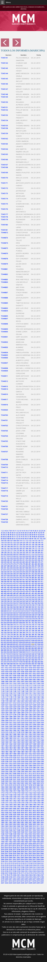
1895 (18, 824)
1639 (6, 779)
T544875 (4, 248)
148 (8, 546)
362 (20, 576)
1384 (42, 732)
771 (29, 632)
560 (26, 603)
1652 (14, 781)
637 (5, 615)
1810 (30, 808)
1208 (42, 701)
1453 (10, 746)
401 (11, 582)
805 (5, 638)
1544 (22, 762)
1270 (26, 713)
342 (2, 574)
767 (17, 632)
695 (11, 623)
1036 (14, 672)
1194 (30, 699)
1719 (18, 793)
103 (44, 539)
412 (2, 584)
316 (8, 570)
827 (29, 640)
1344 (14, 726)
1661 (6, 783)
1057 (10, 675)
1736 (42, 795)
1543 (18, 762)
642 (20, 615)
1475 (10, 750)
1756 (34, 799)
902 (2, 652)
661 (36, 617)
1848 (6, 816)
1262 (38, 711)
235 (17, 558)
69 (10, 537)
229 (42, 556)
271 (42, 562)
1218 (38, 703)
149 (11, 546)
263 (17, 562)
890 (8, 650)
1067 (6, 677)
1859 (6, 818)
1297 (2, 718)
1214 (22, 703)
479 (36, 591)
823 (17, 640)
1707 (14, 791)
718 (39, 625)
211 (29, 554)
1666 (26, 783)
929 (42, 654)
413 (5, 584)
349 (23, 574)
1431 (10, 742)
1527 (42, 758)
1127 (26, 687)
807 (11, 638)
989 (11, 664)
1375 (6, 732)
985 (42, 662)
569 (11, 605)
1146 (14, 691)
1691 (38, 787)
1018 (30, 668)
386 (8, 580)
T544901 (4, 337)
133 (5, 544)
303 (11, 568)
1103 (18, 683)
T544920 (4, 410)
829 (36, 640)
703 (36, 623)
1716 (6, 793)
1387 (10, 734)
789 (42, 634)
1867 (38, 818)
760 (39, 630)
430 (14, 585)
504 (26, 595)
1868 (42, 818)
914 (39, 652)
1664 (18, 783)
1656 (30, 781)
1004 (18, 666)
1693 (2, 789)
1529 (6, 760)
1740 (14, 797)
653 (11, 617)
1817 (14, 810)
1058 (14, 675)
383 (42, 578)
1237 (26, 707)
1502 (30, 754)
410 (39, 582)
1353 (6, 728)
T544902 (4, 342)
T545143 (4, 68)
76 (26, 537)
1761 (10, 801)
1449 (38, 744)
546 (26, 601)
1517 (2, 758)
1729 (14, 795)
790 (2, 636)
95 (23, 539)
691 (42, 621)
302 (8, 568)
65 (2, 537)
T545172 (4, 188)
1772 (10, 803)
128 (32, 542)
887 (42, 648)
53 (19, 535)
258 (2, 562)
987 (5, 664)
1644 (26, 779)
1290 (18, 717)
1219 (42, 703)
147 (5, 546)
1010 (42, 666)
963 (17, 660)
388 (14, 580)
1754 (26, 799)
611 (11, 611)
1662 (10, 783)
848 (8, 644)
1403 (30, 736)
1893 (10, 824)
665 (5, 619)
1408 (6, 738)
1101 (10, 683)
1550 (2, 763)
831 (42, 640)
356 (2, 576)
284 (39, 564)
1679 (34, 785)
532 (26, 599)
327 (42, 570)
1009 (38, 666)
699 (23, 623)
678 (2, 621)
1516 (42, 756)
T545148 (4, 94)
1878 (38, 820)
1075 (38, 677)
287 (5, 566)
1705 (6, 791)
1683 (6, 787)
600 (20, 609)
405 (23, 582)
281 (29, 564)
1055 (2, 675)
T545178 (4, 217)
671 (23, 619)
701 (29, 623)
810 (20, 638)
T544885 (4, 287)
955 (36, 658)
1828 (14, 812)
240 (32, 558)
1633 (26, 777)
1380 (26, 732)
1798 (26, 807)
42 (39, 533)
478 (32, 591)
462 (26, 589)
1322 (14, 722)
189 (5, 552)
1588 (22, 769)
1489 (22, 752)
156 (32, 546)
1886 (26, 822)
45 (2, 535)
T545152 (4, 110)
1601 (30, 771)
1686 (18, 787)
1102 (14, 683)
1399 (14, 736)
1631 (18, 777)
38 (30, 533)
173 (42, 548)
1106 (30, 683)
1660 (2, 783)
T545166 (4, 159)
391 (23, 580)
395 (36, 580)
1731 (22, 795)
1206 (34, 701)
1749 (6, 799)
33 (19, 533)
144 (39, 544)
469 (5, 591)
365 (29, 576)
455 (5, 589)
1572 (2, 767)
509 (42, 595)
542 (14, 601)
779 (11, 634)
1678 (30, 785)
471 (11, 591)
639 (11, 615)
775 (42, 632)
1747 (42, 797)
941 (36, 656)
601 (23, 609)
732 (39, 627)
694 (8, 623)
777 (5, 634)
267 (29, 562)
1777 (30, 803)
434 (26, 585)
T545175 (4, 204)
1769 (42, 801)
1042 (38, 672)
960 (8, 660)
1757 (38, 799)
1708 (18, 791)
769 (23, 632)
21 (37, 531)
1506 (2, 756)
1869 (2, 820)
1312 (18, 720)
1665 (22, 783)
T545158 (4, 128)
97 (28, 539)
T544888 (4, 298)
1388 (14, 734)
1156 (10, 693)
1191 (18, 699)
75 (23, 537)
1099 (2, 683)
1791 (42, 805)
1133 (6, 689)
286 (2, 566)
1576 (18, 767)
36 (26, 533)
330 (8, 572)
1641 (14, 779)
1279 (18, 715)
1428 (42, 740)
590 (32, 607)
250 (20, 560)
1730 (18, 795)
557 (17, 603)
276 (14, 564)
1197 (42, 699)
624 (8, 613)
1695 (10, 789)
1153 (42, 691)
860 (2, 646)
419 (23, 584)
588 (26, 607)
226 (32, 556)
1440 (2, 744)
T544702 (4, 425)
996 (32, 664)
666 (8, 619)
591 (36, 607)
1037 (18, 672)
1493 (38, 752)
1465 (14, 748)
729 (29, 627)
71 (15, 537)
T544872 (4, 232)
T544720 (4, 501)
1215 (26, 703)
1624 (34, 775)
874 (2, 648)
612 (14, 611)
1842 (26, 814)
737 (11, 628)
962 (14, 660)
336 (26, 572)
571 (17, 605)
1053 (38, 673)
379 (29, 578)
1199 (6, 701)
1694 (6, 789)
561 (29, 603)
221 (17, 556)
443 (11, 587)
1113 (14, 685)
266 (26, 562)
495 (42, 593)
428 (8, 585)
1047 (14, 673)
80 (34, 537)
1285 (42, 715)
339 (36, 572)
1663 (14, 783)
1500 (22, 754)
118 (2, 542)
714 (26, 625)
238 (26, 558)
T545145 (4, 78)
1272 (34, 713)
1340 (42, 724)
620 (39, 611)
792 (8, 636)
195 (23, 552)
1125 (18, 687)
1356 (18, 728)
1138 (26, 689)
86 (4, 539)
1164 (42, 693)
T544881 (4, 269)
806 (8, 638)
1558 (34, 763)
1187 (2, 699)
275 (11, 564)
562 (32, 603)
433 (23, 585)
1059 (18, 675)
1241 (42, 707)
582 (8, 607)
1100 (6, 683)
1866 (34, 818)
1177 (6, 697)
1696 (14, 789)
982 (32, 662)
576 (32, 605)
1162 (34, 693)
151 (17, 546)
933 (11, 656)
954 (32, 658)
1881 (6, 822)
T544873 (4, 238)
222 (20, 556)
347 (17, 574)
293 (23, 566)
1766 (30, 801)
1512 (26, 756)
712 (20, 625)
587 (23, 607)
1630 (14, 777)
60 (34, 535)
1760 (6, 801)
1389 (18, 734)
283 (36, 564)
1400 (18, 736)
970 (39, 660)
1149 (26, 691)
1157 (14, 693)
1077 (2, 679)
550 (39, 601)
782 (20, 634)
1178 (10, 697)
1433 (18, 742)
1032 (42, 670)
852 (20, 644)
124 (20, 542)
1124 (14, 687)
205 (11, 554)
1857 (42, 816)
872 (39, 646)
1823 (38, 810)
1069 (14, 677)
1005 (22, 666)
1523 (26, 758)
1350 (38, 726)
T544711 (4, 472)
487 (17, 593)
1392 (30, 734)
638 (8, 615)
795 (17, 636)
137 (17, 544)
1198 (2, 701)
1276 (6, 715)
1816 (10, 810)
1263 (42, 711)
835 (11, 642)
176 (8, 550)
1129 (34, 687)
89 (10, 539)
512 (8, 597)
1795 (14, 807)
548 (32, 601)
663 (42, 617)
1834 (38, 812)
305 (17, 568)
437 (36, 585)
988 (8, 664)
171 (36, 548)
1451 (2, 746)
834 (8, 642)
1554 (18, 763)
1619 (14, 775)
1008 (34, 666)
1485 (6, 752)
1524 (30, 758)
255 (36, 560)
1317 (38, 720)
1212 (14, 703)
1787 (26, 805)
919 (11, 654)
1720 (22, 793)
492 (32, 593)
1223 (14, 705)
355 (42, 574)
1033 (2, 672)
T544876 (4, 253)
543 (17, 601)
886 (39, 648)
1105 (26, 683)
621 (42, 611)
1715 (2, 793)
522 (39, 597)
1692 (42, 787)
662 (39, 617)
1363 (2, 730)
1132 (2, 689)
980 (26, 662)
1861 (14, 818)
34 (21, 533)
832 (2, 642)
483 (5, 593)
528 (14, 599)
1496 (6, 754)
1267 (14, 713)
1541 (10, 762)
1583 (2, 769)
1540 (6, 762)
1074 (34, 677)
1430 (6, 742)
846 (2, 644)
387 (11, 580)
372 (8, 578)
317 (11, 570)
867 (23, 646)
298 (39, 566)
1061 (26, 675)
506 (32, 595)
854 (26, 644)
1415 (34, 738)
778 (8, 634)
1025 (14, 670)
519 (29, 597)
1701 (34, 789)
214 (39, 554)
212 (32, 554)
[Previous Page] (5, 46)
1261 (34, 711)
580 (2, 607)
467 (42, 589)
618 (32, 611)
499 (11, 595)
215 (42, 554)
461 (23, 589)
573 (23, 605)
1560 (42, 763)
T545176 (4, 209)
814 (32, 638)
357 (5, 576)
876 (8, 648)
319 (17, 570)
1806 (14, 808)
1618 (10, 775)
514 (14, 597)
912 (32, 652)
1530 (10, 760)
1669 (38, 783)
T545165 (4, 154)
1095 (30, 681)
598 (14, 609)
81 (37, 537)
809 (17, 638)
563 (36, 603)
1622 (26, 775)
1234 (14, 707)
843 (36, 642)
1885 (22, 822)
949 (17, 658)
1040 (30, 672)
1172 (30, 695)
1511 (22, 756)
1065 (42, 675)
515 (17, 597)
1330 (2, 724)
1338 (34, 724)
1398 (10, 736)
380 (32, 578)
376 (20, 578)
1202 (18, 701)
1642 (18, 779)
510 (2, 597)
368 (39, 576)
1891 (2, 824)
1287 (6, 717)
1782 (6, 805)
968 (32, 660)
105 (5, 540)
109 (17, 540)
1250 (34, 709)
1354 (10, 728)
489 (23, 593)
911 (29, 652)
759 (36, 630)
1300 (14, 718)
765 (11, 632)
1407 (2, 738)
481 (42, 591)
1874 (22, 820)
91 (15, 539)
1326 (30, 722)
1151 (34, 691)
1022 (2, 670)
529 (17, 599)
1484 (2, 752)
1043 (42, 672)
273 (5, 564)
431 (17, 585)
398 (2, 582)
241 (36, 558)
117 (42, 540)
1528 (2, 760)
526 (8, 599)
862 (8, 646)
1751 (14, 799)
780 (14, 634)
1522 (22, 758)
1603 (38, 771)
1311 (14, 720)
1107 (34, 683)
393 (29, 580)
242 (39, 558)
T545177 (4, 214)
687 (29, 621)
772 (32, 632)
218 (8, 556)
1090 (10, 681)
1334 (18, 724)
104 (2, 540)
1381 (30, 732)
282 (32, 564)
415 (11, 584)
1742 (22, 797)
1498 (14, 754)
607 (42, 609)
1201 (14, 701)
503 (23, 595)
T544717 (4, 488)
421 (29, 584)
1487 (14, 752)
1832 (30, 812)
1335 (22, 724)
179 (17, 550)
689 (36, 621)
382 (39, 578)
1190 (14, 699)
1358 (26, 728)
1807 (18, 808)
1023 (6, 670)
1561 (2, 765)
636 (2, 615)
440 (2, 587)
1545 (26, 762)
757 (29, 630)
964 (20, 660)
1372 (38, 730)
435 (29, 585)
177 (11, 550)
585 (17, 607)
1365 (10, 730)
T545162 (4, 138)
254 (32, 560)
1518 (6, 758)
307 (23, 568)
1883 (14, 822)
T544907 (4, 363)
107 (11, 540)
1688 (26, 787)
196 (26, 552)
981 (29, 662)
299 (42, 566)
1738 (6, 797)
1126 (22, 687)
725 (17, 627)
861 (5, 646)
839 (23, 642)
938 (26, 656)
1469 (30, 748)
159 (42, 546)
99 (32, 539)
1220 (2, 705)
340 (39, 572)
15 (24, 531)
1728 (10, 795)
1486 (10, 752)
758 (32, 630)
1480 (30, 750)
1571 (42, 765)
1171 (26, 695)
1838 (10, 814)
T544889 (4, 303)
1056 (6, 675)
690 (39, 621)
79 (32, 537)
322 (26, 570)
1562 (6, 765)
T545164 (4, 149)
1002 (10, 666)
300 (2, 568)
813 (29, 638)
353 (36, 574)
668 (14, 619)
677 (42, 619)
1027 (22, 670)
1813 (42, 808)
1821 (30, 810)
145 (42, 544)
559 (23, 603)
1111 (6, 685)
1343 (10, 726)
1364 (6, 730)
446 (20, 587)
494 (39, 593)
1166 (6, 695)
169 (29, 548)
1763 (18, 801)
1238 (30, 707)
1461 (42, 746)
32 (17, 533)
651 (5, 617)
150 (14, 546)
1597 (14, 771)
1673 (10, 785)
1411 (18, 738)
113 (29, 540)
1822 (34, 810)
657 (23, 617)
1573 (6, 767)
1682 (2, 787)
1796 (18, 807)
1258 (22, 711)
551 (42, 601)
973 (5, 662)
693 (5, 623)
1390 (22, 734)
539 (5, 601)
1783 (10, 805)
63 (41, 535)
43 (41, 533)
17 (29, 531)
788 (39, 634)
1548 (38, 762)
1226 (26, 705)
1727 (6, 795)
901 (42, 650)
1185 (38, 697)
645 (29, 615)
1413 (26, 738)
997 (36, 664)
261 (11, 562)
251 (23, 560)
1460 (38, 746)
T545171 (4, 183)
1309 (6, 720)
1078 (6, 679)
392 (26, 580)
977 (17, 662)
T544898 (4, 324)
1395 (42, 734)
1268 (18, 713)
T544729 (4, 522)
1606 (6, 773)
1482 (38, 750)
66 (4, 537)
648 (39, 615)
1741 (18, 797)
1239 (34, 707)
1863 (22, 818)
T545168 (4, 167)
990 (14, 664)
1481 (34, 750)
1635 (34, 777)
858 (39, 644)
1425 (30, 740)
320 (20, 570)
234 (14, 558)
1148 (22, 691)
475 (23, 591)
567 (5, 605)
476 (26, 591)
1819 (22, 810)
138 (20, 544)
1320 (6, 722)
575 (29, 605)
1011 (2, 668)
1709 (22, 791)
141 (29, 544)
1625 (38, 775)
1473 (2, 750)
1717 (10, 793)
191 (11, 552)
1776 (26, 803)
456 (8, 589)
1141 (38, 689)
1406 (42, 736)
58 (30, 535)
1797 (22, 807)
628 (20, 613)
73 (19, 537)
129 (36, 542)
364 (26, 576)
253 (29, 560)
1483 (42, 750)
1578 (26, 767)
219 (11, 556)
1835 (42, 812)
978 (20, 662)
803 (42, 636)
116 (39, 540)
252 (26, 560)
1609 (18, 773)
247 (11, 560)
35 (23, 533)
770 (26, 632)
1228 (34, 705)
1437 (34, 742)
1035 (10, 672)
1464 (10, 748)
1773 (14, 803)
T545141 (4, 58)
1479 (26, 750)
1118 (34, 685)
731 (36, 627)
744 (32, 628)
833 (5, 642)
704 (39, 623)
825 (23, 640)
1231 (2, 707)
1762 (14, 801)
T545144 (4, 73)
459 (17, 589)
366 (32, 576)
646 (32, 615)
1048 (18, 673)
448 (26, 587)
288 (8, 566)
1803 (2, 808)
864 (14, 646)
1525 (34, 758)
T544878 (4, 258)
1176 (2, 697)
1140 (34, 689)
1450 (42, 744)
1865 (30, 818)
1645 (30, 779)
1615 (42, 773)
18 (31, 531)
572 (20, 605)
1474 (6, 750)
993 (23, 664)
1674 (14, 785)
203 (5, 554)
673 (29, 619)
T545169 (4, 172)
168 (26, 548)
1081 (18, 679)
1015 (18, 668)
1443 (14, 744)
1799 (30, 807)
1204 (26, 701)
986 (2, 664)
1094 (26, 681)
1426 (34, 740)
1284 (38, 715)
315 (5, 570)
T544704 (4, 436)
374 (14, 578)
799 (29, 636)
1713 (38, 791)
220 (14, 556)
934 (14, 656)
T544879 (4, 264)
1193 (26, 699)
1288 (10, 717)
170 (32, 548)
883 (29, 648)
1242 (2, 709)
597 (11, 609)
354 (39, 574)
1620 (18, 775)
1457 (26, 746)
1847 (2, 816)
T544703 (4, 431)
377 (23, 578)
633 (36, 613)
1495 (2, 754)
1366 (14, 730)
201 (42, 552)
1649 (2, 781)
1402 (26, 736)
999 (42, 664)
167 (23, 548)
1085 (34, 679)
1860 (10, 818)
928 (39, 654)
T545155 (4, 125)
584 (14, 607)
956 (39, 658)
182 (26, 550)
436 (32, 585)
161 (5, 548)
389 (17, 580)
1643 (22, 779)
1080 (14, 679)
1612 (30, 773)
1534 (26, 760)
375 (17, 578)
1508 (10, 756)
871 (36, 646)
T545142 (4, 63)
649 (42, 615)
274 (8, 564)
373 (11, 578)
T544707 (4, 451)
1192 (22, 699)
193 (17, 552)
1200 (10, 701)
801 (36, 636)
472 (14, 591)
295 (29, 566)
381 (36, 578)
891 (11, 650)
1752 (18, 799)
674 (32, 619)
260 (8, 562)
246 (8, 560)
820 (8, 640)
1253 (2, 711)
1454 (14, 746)
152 (20, 546)
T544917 (4, 399)
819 (5, 640)
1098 (42, 681)
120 (8, 542)
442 (8, 587)
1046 (10, 673)
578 (39, 605)
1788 (30, 805)
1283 (34, 715)
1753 (22, 799)
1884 (18, 822)
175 (5, 550)
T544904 (4, 352)
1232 (6, 707)
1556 (26, 763)
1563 (10, 765)
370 (2, 578)
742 (26, 628)
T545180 (4, 225)
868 (26, 646)
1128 (30, 687)
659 (29, 617)
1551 (6, 763)
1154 (2, 693)
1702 (38, 789)
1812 (38, 808)
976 (14, 662)
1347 (26, 726)
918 (8, 654)
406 (26, 582)
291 (17, 566)
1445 (22, 744)
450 (32, 587)
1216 (30, 703)
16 (27, 531)
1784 (14, 805)
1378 (18, 732)
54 (21, 535)
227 (36, 556)
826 (26, 640)
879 (17, 648)
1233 (10, 707)
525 (5, 599)
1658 (38, 781)
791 (5, 636)
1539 (2, 762)
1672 (6, 785)
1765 (26, 801)
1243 (6, 709)
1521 (18, 758)
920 (14, 654)
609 (5, 611)
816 (39, 638)
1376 (10, 732)
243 (42, 558)
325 (36, 570)
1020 (38, 668)
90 (13, 539)
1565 (18, 765)
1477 (18, 750)
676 (39, 619)
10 (13, 531)
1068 (10, 677)
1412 (22, 738)
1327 (34, 722)
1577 (22, 767)
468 (2, 591)
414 (8, 584)
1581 (38, 767)
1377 (14, 732)
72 (17, 537)
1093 (22, 681)
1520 (14, 758)
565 (42, 603)
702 (32, 623)
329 (5, 572)
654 (14, 617)
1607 (10, 773)
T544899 (4, 329)
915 (42, 652)
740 (20, 628)
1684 (10, 787)
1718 (14, 793)
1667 (30, 783)
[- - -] (2, 2)
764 (8, 632)
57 (28, 535)
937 (23, 656)
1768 (38, 801)
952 (26, 658)
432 (20, 585)
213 (36, 554)
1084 (30, 679)
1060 (22, 675)
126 (26, 542)
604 (32, 609)
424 (39, 584)
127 (29, 542)
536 (39, 599)
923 (23, 654)
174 (2, 550)
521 (36, 597)
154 (26, 546)
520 (32, 597)
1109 (42, 683)
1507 (6, 756)
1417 (42, 738)
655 (17, 617)
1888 (34, 822)
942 (39, 656)
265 (23, 562)
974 (8, 662)
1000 (2, 666)
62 (39, 535)
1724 (38, 793)
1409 (10, 738)
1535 (30, 760)
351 (29, 574)
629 (23, 613)
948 (14, 658)
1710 (26, 791)
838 (20, 642)
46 (4, 535)
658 (26, 617)
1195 (34, 699)
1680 (38, 785)
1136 (18, 689)
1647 (38, 779)
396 (39, 580)
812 (26, 638)
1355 (14, 728)
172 (39, 548)
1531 (14, 760)
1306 (38, 718)
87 (6, 539)
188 (2, 552)
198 (32, 552)
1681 (42, 785)
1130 (38, 687)
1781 (2, 805)
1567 (26, 765)
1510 (18, 756)
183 (29, 550)
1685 (14, 787)
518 (26, 597)
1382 (34, 732)
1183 (30, 697)
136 (14, 544)
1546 (30, 762)
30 (13, 533)
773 (36, 632)
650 (2, 617)
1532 (18, 760)
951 (23, 658)
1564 (14, 765)
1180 (18, 697)
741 (23, 628)
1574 (10, 767)
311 (36, 568)
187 (42, 550)
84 (43, 537)
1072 (26, 677)
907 (17, 652)
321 (23, 570)
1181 (22, 697)
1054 (42, 673)
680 (8, 621)
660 (32, 617)
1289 (14, 717)
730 (32, 627)
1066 (2, 677)
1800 (34, 807)
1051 (30, 673)
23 (42, 531)
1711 (30, 791)
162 (8, 548)
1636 (38, 777)
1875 (26, 820)
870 (32, 646)
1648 (42, 779)
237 (23, 558)
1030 (34, 670)
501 (17, 595)
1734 (34, 795)
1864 (26, 818)
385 (5, 580)
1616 (2, 775)
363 (23, 576)
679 (5, 621)
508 (39, 595)
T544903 (4, 347)
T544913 (4, 386)
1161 (30, 693)
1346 (22, 726)
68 (8, 537)
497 (5, 595)
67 (6, 537)
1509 (14, 756)
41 (37, 533)
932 (8, 656)
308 (26, 568)
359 (11, 576)
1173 (34, 695)
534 (32, 599)
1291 (22, 717)
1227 (30, 705)
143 (36, 544)
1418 (2, 740)
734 (2, 628)
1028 (26, 670)
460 (20, 589)
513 (11, 597)
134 (8, 544)
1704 (2, 791)
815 (36, 638)
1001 (6, 666)
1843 (30, 814)
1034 (6, 672)
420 (26, 584)
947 (11, 658)
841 (29, 642)
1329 (42, 722)
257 (42, 560)
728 (26, 627)
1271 (30, 713)
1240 (38, 707)
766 (14, 632)
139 (23, 544)
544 (20, 601)
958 (2, 660)
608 (2, 611)
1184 (34, 697)
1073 (30, 677)
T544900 (4, 331)
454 (2, 589)
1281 (26, 715)
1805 (10, 808)
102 (41, 539)
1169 (18, 695)
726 (20, 627)
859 (42, 644)
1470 (34, 748)
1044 (2, 673)
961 (11, 660)
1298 (6, 718)
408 (32, 582)
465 (36, 589)
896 (26, 650)
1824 (42, 810)
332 (14, 572)
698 (20, 623)
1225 (22, 705)
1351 (42, 726)
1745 (34, 797)
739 (17, 628)
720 (2, 627)
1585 (10, 769)
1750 (10, 799)
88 (8, 539)
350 (26, 574)
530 (20, 599)
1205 (30, 701)
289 (11, 566)
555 (11, 603)
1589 (26, 769)
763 (5, 632)
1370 (30, 730)
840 (26, 642)
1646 (34, 779)
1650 (6, 781)
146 (2, 546)
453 (42, 587)
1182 (26, 697)
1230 (42, 705)
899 (36, 650)
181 (23, 550)
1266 (10, 713)
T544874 (4, 243)
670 (20, 619)
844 (39, 642)
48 (8, 535)
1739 (10, 797)
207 (17, 554)
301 (5, 568)
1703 (42, 789)
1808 (22, 808)
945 (5, 658)
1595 (6, 771)
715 (29, 625)
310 (32, 568)
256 (39, 560)
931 (5, 656)
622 (2, 613)
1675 (18, 785)
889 (5, 650)
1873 (18, 820)
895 (23, 650)
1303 (26, 718)
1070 (18, 677)
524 (2, 599)
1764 (22, 801)
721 (5, 627)
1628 (6, 777)
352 (32, 574)
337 (29, 572)
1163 (38, 693)
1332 (10, 724)
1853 (26, 816)
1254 (6, 711)
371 (5, 578)
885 (36, 648)
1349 (34, 726)
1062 (30, 675)
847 (5, 644)
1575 (14, 767)
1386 (6, 734)
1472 (42, 748)
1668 (34, 783)
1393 (34, 734)
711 (17, 625)
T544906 (4, 358)
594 (2, 609)
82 (39, 537)
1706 (10, 791)
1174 (38, 695)
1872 (14, 820)
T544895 (4, 316)
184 (32, 550)
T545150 (4, 102)
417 (17, 584)
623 (5, 613)
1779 (38, 803)
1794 (10, 807)
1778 (34, 803)
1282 (30, 715)
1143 (2, 691)
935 (17, 656)
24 (44, 531)
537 (42, 599)
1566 (22, 765)
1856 (38, 816)
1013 (10, 668)
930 (2, 656)
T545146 (4, 84)
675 (36, 619)
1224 (18, 705)
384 (2, 580)
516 (20, 597)
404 (20, 582)
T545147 (4, 89)
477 (29, 591)
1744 (30, 797)
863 (11, 646)
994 (26, 664)
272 (2, 564)
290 (14, 566)
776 (2, 634)
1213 (18, 703)
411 (42, 582)
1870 (6, 820)
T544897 (4, 318)
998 (39, 664)
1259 (26, 711)
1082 (22, 679)
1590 (30, 769)
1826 (6, 812)
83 (41, 537)
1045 (6, 673)
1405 (38, 736)
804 (2, 638)
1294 (34, 717)
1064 (38, 675)
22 (40, 531)
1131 (42, 687)
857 (36, 644)
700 (26, 623)
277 (17, 564)
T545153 (4, 115)
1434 (22, 742)
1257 (18, 711)
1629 (10, 777)
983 (36, 662)
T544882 (4, 274)
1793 (6, 807)
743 (29, 628)
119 (5, 542)
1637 (42, 777)
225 (29, 556)
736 (8, 628)
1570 (38, 765)
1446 (26, 744)
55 (23, 535)
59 (32, 535)
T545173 (4, 193)
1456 (22, 746)
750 (8, 630)
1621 (22, 775)
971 (42, 660)
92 (17, 539)
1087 (42, 679)
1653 (18, 781)
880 (20, 648)
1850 (14, 816)
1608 (14, 773)
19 (33, 531)
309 (29, 568)
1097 (38, 681)
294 (26, 566)
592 (39, 607)
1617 (6, 775)
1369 (26, 730)
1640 (10, 779)
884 (32, 648)
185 (36, 550)
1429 (2, 742)
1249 (30, 709)
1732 (26, 795)
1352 (2, 728)
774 (39, 632)
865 (17, 646)
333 (17, 572)
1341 (2, 726)
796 (20, 636)
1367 (18, 730)
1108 (38, 683)
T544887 (4, 292)
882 (26, 648)
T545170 (4, 178)
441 (5, 587)
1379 (22, 732)
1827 (10, 812)
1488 (18, 752)
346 (14, 574)
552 (2, 603)
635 (42, 613)
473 (17, 591)
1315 (30, 720)
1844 (34, 814)
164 (14, 548)
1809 (26, 808)
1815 (6, 810)
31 (15, 533)
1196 (38, 699)
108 (14, 540)
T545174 (4, 198)
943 (42, 656)
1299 (10, 718)
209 (23, 554)
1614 (38, 773)
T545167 (4, 165)
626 (14, 613)
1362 (42, 728)
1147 (18, 691)
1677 (26, 785)
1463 (6, 748)
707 (5, 625)
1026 (18, 670)
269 (36, 562)
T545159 (4, 133)
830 (39, 640)
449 (29, 587)
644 (26, 615)
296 (32, 566)
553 (5, 603)
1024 (10, 670)
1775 (22, 803)
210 (26, 554)
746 (39, 628)
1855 (34, 816)
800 (32, 636)
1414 (30, 738)
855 (29, 644)
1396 (2, 736)
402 (14, 582)
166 (20, 548)
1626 (42, 775)
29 (10, 533)
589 (29, 607)
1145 (10, 691)
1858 (2, 818)
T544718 (4, 491)
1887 (30, 822)
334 (20, 572)
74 (21, 537)
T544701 (4, 420)
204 (8, 554)
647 (36, 615)
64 (43, 535)
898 (32, 650)
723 (11, 627)
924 (26, 654)
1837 (6, 814)
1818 (18, 810)
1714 (42, 791)
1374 (2, 732)
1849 (10, 816)
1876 (30, 820)
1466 (18, 748)
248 (14, 560)
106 (8, 540)
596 (8, 609)
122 (14, 542)
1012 (6, 668)
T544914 (4, 389)
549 (36, 601)
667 (11, 619)
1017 (26, 668)
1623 (30, 775)
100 (35, 539)
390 (20, 580)
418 (20, 584)
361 (17, 576)
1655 (26, 781)
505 (29, 595)
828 (32, 640)
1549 (42, 762)
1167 (10, 695)
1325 (26, 722)
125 (23, 542)
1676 (22, 785)
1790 (38, 805)
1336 (26, 724)
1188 (6, 699)
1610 (22, 773)
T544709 (4, 465)
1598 (18, 771)
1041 (34, 672)
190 (8, 552)
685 (23, 621)
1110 (2, 685)
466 (39, 589)
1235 (18, 707)
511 (5, 597)
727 (23, 627)
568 (8, 605)
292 (20, 566)
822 (14, 640)
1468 (26, 748)
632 (32, 613)
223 (23, 556)
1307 (42, 718)
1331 (6, 724)
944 (2, 658)
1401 (22, 736)
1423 (22, 740)
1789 (34, 805)
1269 (22, 713)
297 (36, 566)
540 (8, 601)
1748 (2, 799)
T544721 (4, 506)
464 (32, 589)
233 (11, 558)
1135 (14, 689)
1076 (42, 677)
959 (5, 660)
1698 (22, 789)
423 (36, 584)
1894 (14, 824)
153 (23, 546)
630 (26, 613)
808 (14, 638)
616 (26, 611)
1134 (10, 689)
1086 (38, 679)
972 (2, 662)
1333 (14, 724)
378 (26, 578)
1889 (38, 822)
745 (36, 628)
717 (36, 625)
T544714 (4, 480)
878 (14, 648)
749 (5, 630)
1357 (22, 728)
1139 (30, 689)
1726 (2, 795)
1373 (42, 730)
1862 (18, 818)
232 (8, 558)
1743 (26, 797)
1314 (26, 720)
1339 (38, 724)
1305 (34, 718)
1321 (10, 722)
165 (17, 548)
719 (42, 625)
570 (14, 605)
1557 (30, 763)
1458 (30, 746)
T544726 (4, 509)
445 (17, 587)
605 (36, 609)
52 (17, 535)
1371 (34, 730)
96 (26, 539)
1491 (30, 752)
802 (39, 636)
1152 (38, 691)
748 (2, 630)
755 (23, 630)
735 (5, 628)
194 (20, 552)
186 (39, 550)
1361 (38, 728)
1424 (26, 740)
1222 (10, 705)
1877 (34, 820)
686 (26, 621)
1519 (10, 758)
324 (32, 570)
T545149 (4, 97)
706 (2, 625)
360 (14, 576)
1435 (26, 742)
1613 (34, 773)
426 (2, 585)
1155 (6, 693)
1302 (22, 718)
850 (14, 644)
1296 (42, 717)
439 (42, 585)
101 (38, 539)
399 (5, 582)
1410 (14, 738)
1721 (26, 793)
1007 (30, 666)
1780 (42, 803)
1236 (22, 707)
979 (23, 662)
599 (17, 609)
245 (5, 560)
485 (11, 593)
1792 (2, 807)
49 (10, 535)
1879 (42, 820)
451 (36, 587)
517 (23, 597)
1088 (2, 681)
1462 (2, 748)
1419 (6, 740)
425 (42, 584)
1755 (30, 799)
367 (36, 576)
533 (29, 599)
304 (14, 568)
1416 (38, 738)
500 (14, 595)
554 (8, 603)
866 (20, 646)
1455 (18, 746)
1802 (42, 807)
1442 (10, 744)
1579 (30, 767)
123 (17, 542)
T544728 (4, 519)
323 (29, 570)
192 (14, 552)
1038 (22, 672)
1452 (6, 746)
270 (39, 562)
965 (23, 660)
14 (22, 531)
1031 (38, 670)
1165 (2, 695)
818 (2, 640)
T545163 (4, 144)
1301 (18, 718)
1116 (26, 685)
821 (11, 640)
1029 (30, 670)
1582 (42, 767)
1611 (26, 773)
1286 (2, 717)
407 (29, 582)
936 (20, 656)
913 (36, 652)
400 (8, 582)
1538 (42, 760)
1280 (22, 715)
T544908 (4, 368)
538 (2, 601)
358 (8, 576)
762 (2, 632)
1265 (6, 713)
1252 (42, 709)
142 (32, 544)
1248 (26, 709)
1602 (34, 771)
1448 (34, 744)
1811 (34, 808)
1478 (22, 750)
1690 (34, 787)
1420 (10, 740)
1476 (14, 750)
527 (11, 599)
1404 (34, 736)
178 (14, 550)
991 (17, 664)
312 (39, 568)
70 (13, 537)
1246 (18, 709)
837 (17, 642)
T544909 (4, 371)
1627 (2, 777)
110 (20, 540)
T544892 (4, 308)
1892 (6, 824)
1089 (6, 681)
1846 (42, 814)
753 (17, 630)
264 (20, 562)
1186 (42, 697)
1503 (34, 754)
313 (42, 568)
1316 (34, 720)
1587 (18, 769)
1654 (22, 781)
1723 (34, 793)
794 (14, 636)
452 (39, 587)
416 (14, 584)
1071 (22, 677)
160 (2, 548)
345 (11, 574)
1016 (22, 668)
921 (17, 654)
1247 (22, 709)
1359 (30, 728)
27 (6, 533)
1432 (14, 742)
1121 (2, 687)
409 (36, 582)
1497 (10, 754)
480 (39, 591)
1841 (22, 814)
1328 (38, 722)
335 (23, 572)
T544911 (4, 376)
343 (5, 574)
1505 (42, 754)
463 (29, 589)
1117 (30, 685)
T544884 (4, 282)
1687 (22, 787)
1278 (14, 715)
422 (32, 584)
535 (36, 599)
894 (20, 650)
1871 (10, 820)
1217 (34, 703)
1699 (26, 789)
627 (17, 613)
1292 (26, 717)
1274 (42, 713)
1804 (6, 808)
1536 (34, 760)
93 (19, 539)
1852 (22, 816)
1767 (34, 801)
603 (29, 609)
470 (8, 591)
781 (17, 634)
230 (2, 558)
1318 (42, 720)
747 (42, 628)
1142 (42, 689)
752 (14, 630)
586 (20, 607)
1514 (34, 756)
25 (2, 533)
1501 (26, 754)
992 (20, 664)
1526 (38, 758)
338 (32, 572)
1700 (30, 789)
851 (17, 644)
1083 (26, 679)
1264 (2, 713)
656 (20, 617)
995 (29, 664)
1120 (42, 685)
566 (2, 605)
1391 (26, 734)
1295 (38, 717)
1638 (2, 779)
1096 (34, 681)
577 (36, 605)
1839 (14, 814)
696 (14, 623)
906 (14, 652)
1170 (22, 695)
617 (29, 611)
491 (29, 593)
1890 (42, 822)
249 (17, 560)
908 (20, 652)
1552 (10, 763)
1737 (2, 797)
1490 (26, 752)
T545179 (4, 219)
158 (39, 546)
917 (5, 654)
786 (32, 634)
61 (37, 535)
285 (42, 564)
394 (32, 580)
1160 (26, 693)
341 (42, 572)
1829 (18, 812)
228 (39, 556)
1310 (10, 720)
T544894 (4, 311)
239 (29, 558)
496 (2, 595)
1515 (38, 756)
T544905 (4, 355)
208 (20, 554)
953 (29, 658)
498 (8, 595)
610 (8, 611)
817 (42, 638)
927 (36, 654)
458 (14, 589)
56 (26, 535)
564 (39, 603)
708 (8, 625)
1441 (6, 744)
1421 (14, 740)
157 (36, 546)
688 (32, 621)
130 (39, 542)
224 (26, 556)
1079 (10, 679)
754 (20, 630)
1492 (34, 752)
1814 (2, 810)
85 (2, 539)
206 (14, 554)
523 (42, 597)
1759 (2, 801)
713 (23, 625)
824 (20, 640)
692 (2, 623)
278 (20, 564)
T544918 (4, 405)
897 (29, 650)
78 (30, 537)
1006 (26, 666)
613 (17, 611)
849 (11, 644)
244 (2, 560)
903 (5, 652)
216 (2, 556)
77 (28, 537)
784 (26, 634)
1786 (22, 805)
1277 (10, 715)
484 (8, 593)
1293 (30, 717)
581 (5, 607)
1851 (18, 816)
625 (11, 613)
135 (11, 544)
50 (13, 535)
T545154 (4, 120)
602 (26, 609)
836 (14, 642)
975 (11, 662)
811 (23, 638)
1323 (18, 722)
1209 (2, 703)
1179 (14, 697)
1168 (14, 695)
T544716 (4, 483)
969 (36, 660)
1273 (38, 713)
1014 (14, 668)
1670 (42, 783)
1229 (38, 705)
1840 (18, 814)
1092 (18, 681)
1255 (10, 711)
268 (32, 562)
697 (17, 623)
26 (4, 533)
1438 (38, 742)
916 (2, 654)
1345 (18, 726)
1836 (2, 814)
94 (21, 539)
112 (26, 540)
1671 (2, 785)
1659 (42, 781)
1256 (14, 711)
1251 (38, 709)
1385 (2, 734)
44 (43, 533)
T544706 (4, 446)
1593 (42, 769)
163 (11, 548)
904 (8, 652)
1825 (2, 812)
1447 (30, 744)
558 (20, 603)
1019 (34, 668)
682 (14, 621)
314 (2, 570)
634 (39, 613)
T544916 (4, 394)
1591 (34, 769)
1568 (30, 765)
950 (20, 658)
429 (11, 585)
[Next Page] (17, 46)
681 (11, 621)
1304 (30, 718)
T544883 (4, 279)
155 (29, 546)
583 (11, 607)
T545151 (4, 107)
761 (42, 630)
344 (8, 574)
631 (29, 613)
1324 (22, 722)
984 (39, 662)
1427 (38, 740)
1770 (2, 803)
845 (42, 642)
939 (29, 656)
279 (23, 564)
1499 (18, 754)
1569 (34, 765)
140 (26, 544)
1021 (42, 668)
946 (8, 658)
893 (17, 650)
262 (14, 562)
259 (5, 562)
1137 (22, 689)
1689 (30, 787)
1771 (6, 803)
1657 (34, 781)
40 (34, 533)
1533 (22, 760)
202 (2, 554)
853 (23, 644)
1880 (2, 822)
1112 (10, 685)
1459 (34, 746)
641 (17, 615)
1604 (42, 771)
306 (20, 568)
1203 (22, 701)
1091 (14, 681)
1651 (10, 781)
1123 (10, 687)
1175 (42, 695)
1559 (38, 763)
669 (17, 619)
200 (39, 552)
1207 (38, 701)
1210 (6, 703)
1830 (22, 812)
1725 (42, 793)
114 (32, 540)
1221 (6, 705)
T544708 (4, 459)
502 (20, 595)
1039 (26, 672)
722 (8, 627)
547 (29, 601)
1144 (6, 691)
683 (17, 621)
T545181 (4, 230)
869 (29, 646)
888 (2, 650)
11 (16, 531)
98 (30, 539)
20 (35, 531)
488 (20, 593)
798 (26, 636)
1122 (6, 687)
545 (23, 601)
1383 (38, 732)
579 (42, 605)
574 (26, 605)
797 (23, 636)
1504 (38, 754)
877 (11, 648)
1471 (38, 748)
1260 (30, 711)
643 (23, 615)
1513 (30, 756)
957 (42, 658)
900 (39, 650)
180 (20, 550)
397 (42, 580)
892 (14, 650)
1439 (42, 742)
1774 (18, 803)
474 (20, 591)
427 (5, 585)
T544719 (4, 496)
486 (14, 593)
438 (39, 585)
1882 (10, 822)
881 (23, 648)
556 (14, 603)
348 (20, 574)
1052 (34, 673)
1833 (34, 812)
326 (39, 570)
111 (23, 540)
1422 (18, 740)
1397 (6, 736)
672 (26, 619)
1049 (22, 673)
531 (23, 599)
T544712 (4, 478)
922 (20, 654)
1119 (38, 685)
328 (2, 572)
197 (29, 552)
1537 (38, 760)
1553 (14, 763)
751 (11, 630)
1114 (18, 685)
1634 (30, 777)
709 (11, 625)
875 (5, 648)
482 (2, 593)
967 (29, 660)
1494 (42, 752)
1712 (34, 791)
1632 (22, 777)
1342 (6, 726)
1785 (18, 805)
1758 (42, 799)
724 (14, 627)
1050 (26, 673)
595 (5, 609)
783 (23, 634)
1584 (6, 769)
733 (42, 627)
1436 (30, 742)
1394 (38, 734)
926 (32, 654)
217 (5, 556)
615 (23, 611)
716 (32, 625)
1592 (38, 769)
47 (6, 535)
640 (14, 615)
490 (26, 593)
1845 (38, 814)
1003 (14, 666)
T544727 (4, 514)
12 (18, 531)
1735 (38, 795)
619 (36, 611)
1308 (2, 720)
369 (42, 576)
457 (11, 589)
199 (36, 552)
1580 (34, 767)
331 (11, 572)
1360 (34, 728)
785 (29, 634)
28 (8, 533)
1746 (38, 797)
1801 (38, 807)
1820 (26, 810)
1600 (26, 771)
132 (2, 544)
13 (20, 531)
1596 (10, 771)
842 (32, 642)
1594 (2, 771)
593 (42, 607)
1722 (30, 793)
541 (11, 601)
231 (5, 558)
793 (11, 636)
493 (36, 593)
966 (26, 660)
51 (15, 535)
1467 (22, 748)
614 (20, 611)
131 (42, 542)
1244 (10, 709)
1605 (2, 773)
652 (8, 617)
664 (2, 619)
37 (28, 533)
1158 (18, 693)
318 (14, 570)
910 (26, 652)
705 (42, 623)
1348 (30, 726)
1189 (10, 699)
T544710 (4, 467)
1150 (30, 691)
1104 (22, 683)
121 (11, 542)
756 (26, 630)
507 (36, 595)
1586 (14, 769)
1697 (18, 789)
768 (20, 632)
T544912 (4, 381)
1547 (34, 762)
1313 (22, 720)
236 (20, 558)
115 (36, 540)
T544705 (4, 441)
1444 (18, 744)
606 (39, 609)
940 (32, 656)
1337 (30, 724)
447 (23, 587)
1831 (26, 812)
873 (42, 646)
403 (17, 582)
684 (20, 621)
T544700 (4, 415)
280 (26, 564)
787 (36, 634)
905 (11, 652)
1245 (14, 709)
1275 (2, 715)
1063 (34, 675)
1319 (2, 722)
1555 (22, 763)
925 (29, 654)
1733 (30, 795)
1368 (22, 730)
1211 (10, 703)
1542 (14, 762)
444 (14, 587)
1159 (22, 693)
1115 (22, 685)
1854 (30, 816)
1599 (22, 771)
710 (14, 625)
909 (23, 652)
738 (14, 628)
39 (32, 533)
